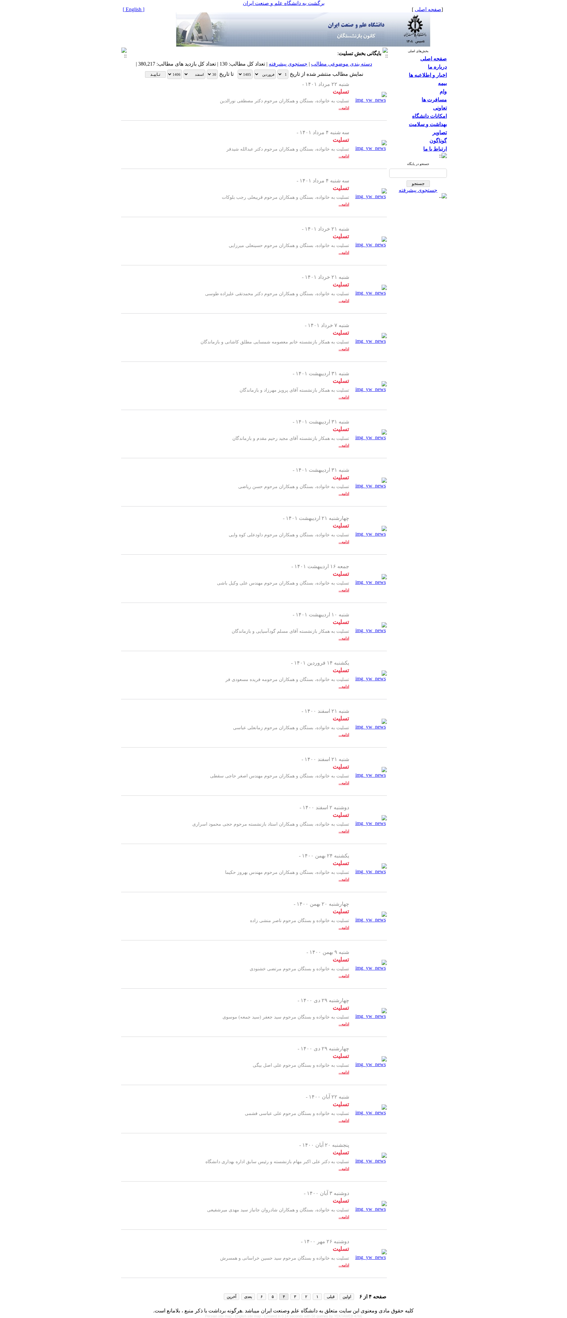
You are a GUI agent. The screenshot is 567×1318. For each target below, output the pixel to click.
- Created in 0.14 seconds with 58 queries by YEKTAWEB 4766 (312, 1316)
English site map (248, 1316)
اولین (347, 1296)
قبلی (331, 1296)
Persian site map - (220, 1316)
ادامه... (344, 108)
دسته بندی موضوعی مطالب (341, 64)
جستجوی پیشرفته (418, 190)
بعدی (248, 1296)
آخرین (231, 1296)
